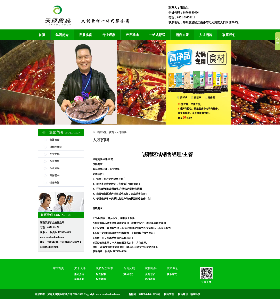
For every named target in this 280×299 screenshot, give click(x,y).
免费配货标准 (104, 268)
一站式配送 (157, 35)
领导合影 (79, 279)
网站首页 (58, 268)
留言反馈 (129, 268)
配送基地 (101, 279)
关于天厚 (80, 268)
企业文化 (54, 154)
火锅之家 (150, 274)
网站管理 (169, 294)
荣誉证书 (54, 175)
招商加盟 (182, 35)
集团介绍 (79, 274)
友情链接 (151, 268)
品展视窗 (85, 35)
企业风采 (54, 168)
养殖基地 (150, 279)
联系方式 (172, 274)
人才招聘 (205, 35)
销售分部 (54, 182)
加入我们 (128, 274)
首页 (42, 35)
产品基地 (132, 35)
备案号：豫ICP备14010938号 (144, 294)
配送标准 (101, 274)
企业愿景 (54, 161)
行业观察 (108, 35)
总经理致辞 (56, 146)
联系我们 (229, 35)
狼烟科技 (195, 294)
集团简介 (62, 35)
